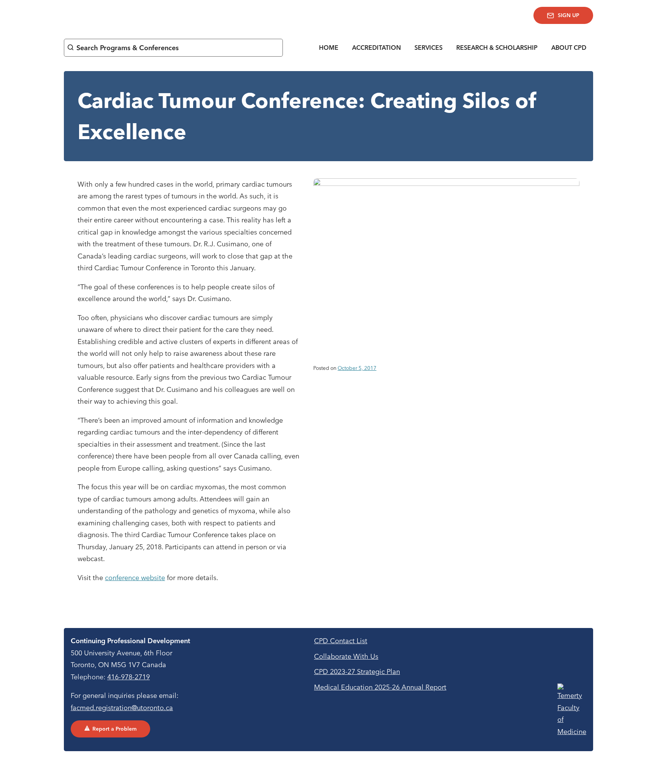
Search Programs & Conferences (127, 47)
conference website (135, 577)
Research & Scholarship (497, 47)
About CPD (568, 47)
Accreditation (376, 47)
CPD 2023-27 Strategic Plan (357, 671)
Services (428, 47)
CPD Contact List (340, 640)
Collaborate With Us (346, 656)
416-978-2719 (128, 676)
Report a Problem (114, 728)
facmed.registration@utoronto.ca (122, 707)
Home (328, 47)
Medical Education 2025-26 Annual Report (380, 687)
